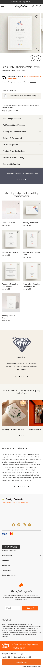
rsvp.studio (10, 547)
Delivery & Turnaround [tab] (12, 138)
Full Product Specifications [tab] (14, 125)
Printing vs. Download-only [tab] (14, 131)
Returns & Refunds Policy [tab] (13, 158)
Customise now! (21, 662)
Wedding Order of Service (13, 429)
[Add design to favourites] (36, 16)
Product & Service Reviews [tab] (14, 151)
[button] (32, 58)
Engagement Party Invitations (21, 480)
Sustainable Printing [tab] (11, 164)
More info (33, 82)
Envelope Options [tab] (10, 145)
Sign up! (30, 608)
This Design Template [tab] (12, 118)
